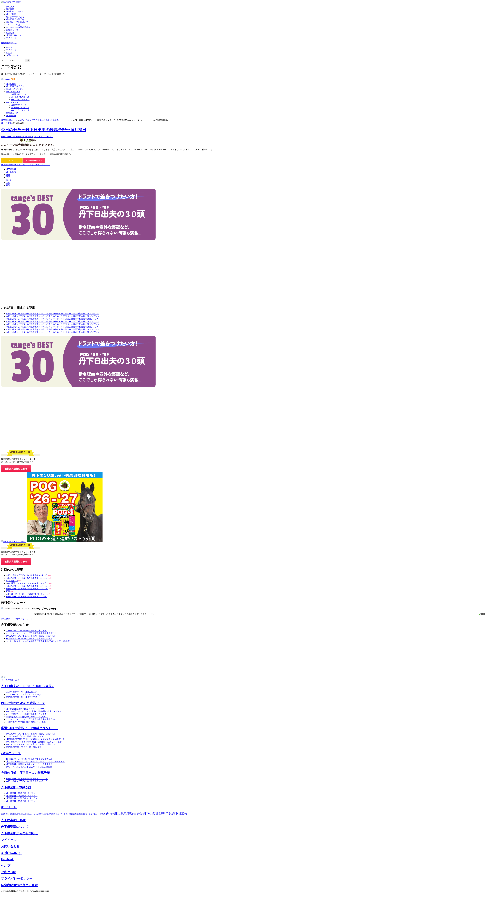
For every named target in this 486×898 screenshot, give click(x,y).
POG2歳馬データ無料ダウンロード (17, 619)
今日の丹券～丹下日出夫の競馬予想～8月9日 (26, 597)
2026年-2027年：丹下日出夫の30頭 (21, 692)
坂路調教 (73, 814)
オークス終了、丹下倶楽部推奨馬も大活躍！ (26, 630)
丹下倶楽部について (15, 35)
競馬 (8, 185)
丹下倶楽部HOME (13, 820)
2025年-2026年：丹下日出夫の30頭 (21, 697)
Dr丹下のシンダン (62, 814)
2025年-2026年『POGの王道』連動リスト (24, 747)
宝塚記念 (22, 814)
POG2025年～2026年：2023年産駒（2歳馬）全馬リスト (31, 744)
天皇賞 (45, 814)
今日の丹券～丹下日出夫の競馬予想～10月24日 (27, 313)
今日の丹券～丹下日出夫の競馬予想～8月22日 (27, 578)
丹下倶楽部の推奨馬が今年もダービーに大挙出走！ (29, 764)
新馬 (8, 182)
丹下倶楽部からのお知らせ (19, 833)
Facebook (7, 859)
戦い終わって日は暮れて (17, 22)
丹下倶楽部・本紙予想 (16, 787)
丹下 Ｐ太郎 (6, 123)
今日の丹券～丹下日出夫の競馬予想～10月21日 (27, 332)
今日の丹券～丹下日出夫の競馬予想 (35, 120)
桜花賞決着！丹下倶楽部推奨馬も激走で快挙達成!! (29, 638)
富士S (8, 180)
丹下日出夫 (11, 172)
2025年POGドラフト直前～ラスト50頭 (23, 694)
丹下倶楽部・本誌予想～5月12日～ (21, 798)
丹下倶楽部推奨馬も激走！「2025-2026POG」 (26, 709)
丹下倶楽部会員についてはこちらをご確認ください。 (25, 165)
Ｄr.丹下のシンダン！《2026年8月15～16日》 (28, 583)
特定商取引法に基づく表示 (19, 885)
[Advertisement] (20, 256)
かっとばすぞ (12, 581)
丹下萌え (40, 814)
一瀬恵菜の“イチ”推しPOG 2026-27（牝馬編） (27, 717)
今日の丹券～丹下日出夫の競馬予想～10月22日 (27, 329)
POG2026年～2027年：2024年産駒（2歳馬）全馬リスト (31, 636)
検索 (27, 60)
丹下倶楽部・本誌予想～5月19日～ (21, 793)
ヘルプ (9, 53)
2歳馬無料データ (18, 94)
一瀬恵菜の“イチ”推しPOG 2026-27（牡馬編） (27, 722)
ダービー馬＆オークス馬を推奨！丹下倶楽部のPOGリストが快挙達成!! (38, 641)
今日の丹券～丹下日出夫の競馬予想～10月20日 (27, 316)
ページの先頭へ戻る (10, 680)
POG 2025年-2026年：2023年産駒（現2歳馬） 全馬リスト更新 (34, 742)
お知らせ (10, 33)
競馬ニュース (12, 30)
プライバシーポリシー (16, 878)
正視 (8, 591)
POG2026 (10, 7)
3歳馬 (103, 813)
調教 (79, 814)
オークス (34, 814)
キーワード (9, 807)
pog (134, 813)
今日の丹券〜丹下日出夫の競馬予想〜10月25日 (43, 129)
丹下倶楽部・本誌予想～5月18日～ (21, 796)
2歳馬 (122, 813)
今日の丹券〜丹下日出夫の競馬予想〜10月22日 (27, 327)
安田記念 (28, 814)
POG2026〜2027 (13, 102)
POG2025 (10, 9)
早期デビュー (94, 814)
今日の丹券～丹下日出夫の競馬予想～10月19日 (27, 319)
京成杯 (16, 814)
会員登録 (5, 43)
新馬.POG (51, 814)
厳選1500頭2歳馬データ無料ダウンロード (29, 728)
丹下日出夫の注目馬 (20, 97)
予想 (8, 177)
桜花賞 (12, 814)
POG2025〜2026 (13, 92)
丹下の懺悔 (11, 14)
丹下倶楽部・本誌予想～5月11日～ (21, 801)
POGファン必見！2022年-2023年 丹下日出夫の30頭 (29, 767)
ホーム (9, 47)
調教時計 (84, 814)
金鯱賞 (3, 814)
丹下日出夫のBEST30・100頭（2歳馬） (27, 686)
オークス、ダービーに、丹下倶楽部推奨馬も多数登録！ (31, 633)
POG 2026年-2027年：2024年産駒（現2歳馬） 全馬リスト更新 (34, 711)
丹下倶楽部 (11, 116)
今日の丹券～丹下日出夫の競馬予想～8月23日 (27, 575)
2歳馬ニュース (11, 753)
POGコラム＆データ (20, 100)
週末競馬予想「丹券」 (16, 17)
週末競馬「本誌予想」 (16, 19)
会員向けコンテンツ (62, 120)
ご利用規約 (8, 872)
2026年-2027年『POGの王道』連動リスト (24, 736)
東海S (7, 814)
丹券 (8, 175)
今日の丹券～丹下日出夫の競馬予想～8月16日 (27, 586)
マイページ (11, 38)
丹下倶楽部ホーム (9, 120)
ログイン (13, 43)
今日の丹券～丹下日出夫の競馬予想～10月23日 (27, 324)
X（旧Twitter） (11, 853)
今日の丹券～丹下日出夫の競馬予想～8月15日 (27, 589)
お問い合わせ (12, 55)
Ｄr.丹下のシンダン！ (15, 11)
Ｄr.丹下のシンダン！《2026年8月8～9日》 (27, 594)
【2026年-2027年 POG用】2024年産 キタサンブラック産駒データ (35, 739)
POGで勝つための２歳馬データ (23, 703)
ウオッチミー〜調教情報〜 (18, 27)
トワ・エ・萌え (13, 25)
